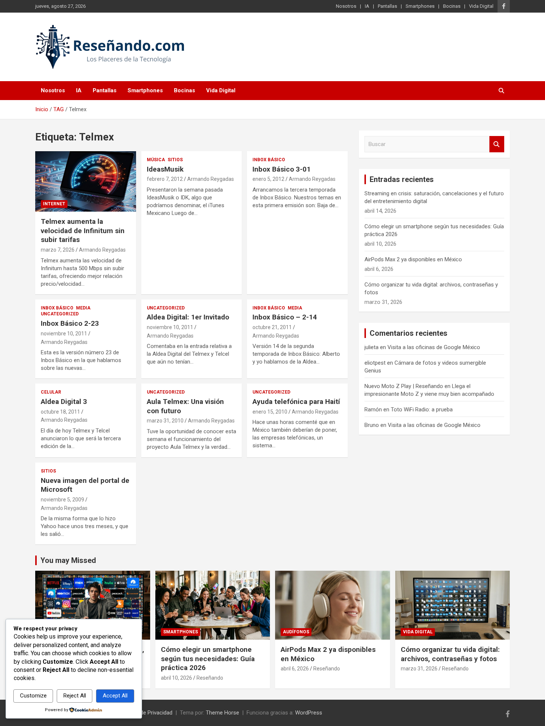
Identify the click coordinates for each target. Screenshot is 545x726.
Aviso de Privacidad (148, 712)
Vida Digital (481, 6)
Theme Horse (222, 712)
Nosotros (346, 6)
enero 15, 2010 (269, 412)
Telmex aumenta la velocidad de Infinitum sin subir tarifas (83, 230)
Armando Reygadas (102, 250)
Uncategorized (60, 313)
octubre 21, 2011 (272, 327)
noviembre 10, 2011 (64, 334)
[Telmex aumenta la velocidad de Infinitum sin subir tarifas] (85, 181)
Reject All (74, 695)
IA (367, 6)
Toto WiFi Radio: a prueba (422, 409)
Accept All (115, 695)
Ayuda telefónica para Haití (296, 401)
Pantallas (387, 6)
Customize (33, 695)
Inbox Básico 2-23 (70, 323)
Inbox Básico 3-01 (281, 169)
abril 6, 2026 (295, 669)
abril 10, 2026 (176, 678)
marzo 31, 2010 (165, 421)
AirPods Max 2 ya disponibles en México (413, 259)
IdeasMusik (165, 169)
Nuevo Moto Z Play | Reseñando (403, 386)
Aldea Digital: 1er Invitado (188, 317)
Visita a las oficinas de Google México (433, 347)
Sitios (175, 159)
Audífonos (296, 631)
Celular (51, 392)
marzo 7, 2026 (58, 250)
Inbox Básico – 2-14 (284, 317)
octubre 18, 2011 (60, 412)
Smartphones (420, 6)
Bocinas (451, 6)
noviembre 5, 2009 (62, 500)
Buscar (496, 144)
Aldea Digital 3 (64, 401)
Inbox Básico (268, 159)
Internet (54, 203)
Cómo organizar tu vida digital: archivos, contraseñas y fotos (450, 654)
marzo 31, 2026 (419, 669)
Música (156, 159)
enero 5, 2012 (268, 179)
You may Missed (68, 560)
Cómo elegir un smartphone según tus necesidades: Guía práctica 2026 (208, 658)
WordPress (308, 712)
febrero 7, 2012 (165, 179)
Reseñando (209, 678)
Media (83, 308)
